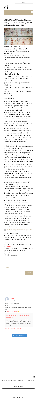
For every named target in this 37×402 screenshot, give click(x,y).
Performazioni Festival (12, 311)
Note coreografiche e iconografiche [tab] (19, 230)
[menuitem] (24, 2)
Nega (18, 392)
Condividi (19, 328)
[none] (24, 2)
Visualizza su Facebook (10, 328)
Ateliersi (12, 298)
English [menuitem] (23, 2)
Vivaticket (9, 246)
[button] (34, 377)
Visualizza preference (18, 397)
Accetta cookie (18, 386)
